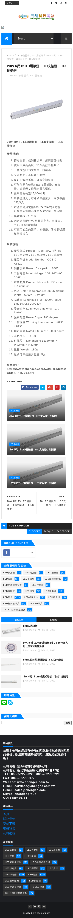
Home (10, 55)
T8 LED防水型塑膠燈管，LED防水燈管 (43, 659)
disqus (48, 531)
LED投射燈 (38, 585)
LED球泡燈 (50, 591)
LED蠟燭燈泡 (31, 597)
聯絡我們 (9, 828)
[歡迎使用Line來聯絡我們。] (4, 704)
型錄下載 (9, 823)
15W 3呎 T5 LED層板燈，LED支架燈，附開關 (32, 449)
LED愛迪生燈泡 (52, 579)
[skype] (39, 906)
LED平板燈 (28, 579)
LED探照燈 (9, 591)
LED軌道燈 (54, 597)
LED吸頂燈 (9, 572)
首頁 (6, 814)
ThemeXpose (43, 913)
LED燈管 (29, 591)
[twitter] (56, 3)
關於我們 (9, 818)
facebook (63, 531)
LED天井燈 (31, 572)
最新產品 (19, 620)
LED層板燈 (37, 55)
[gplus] (34, 906)
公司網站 (9, 833)
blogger (35, 531)
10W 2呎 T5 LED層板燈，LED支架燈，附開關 (32, 483)
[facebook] (52, 3)
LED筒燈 (8, 597)
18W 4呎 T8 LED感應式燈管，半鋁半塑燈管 (45, 676)
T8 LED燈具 (36, 603)
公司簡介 (54, 620)
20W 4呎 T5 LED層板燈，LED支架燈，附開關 (33, 416)
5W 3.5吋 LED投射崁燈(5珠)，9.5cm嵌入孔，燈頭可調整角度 (45, 644)
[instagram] (66, 3)
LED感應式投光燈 (12, 585)
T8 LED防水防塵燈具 (14, 609)
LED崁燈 (8, 579)
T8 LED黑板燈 (30, 626)
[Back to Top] (44, 906)
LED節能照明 (23, 55)
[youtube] (61, 3)
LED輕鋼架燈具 (11, 603)
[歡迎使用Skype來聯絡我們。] (10, 704)
